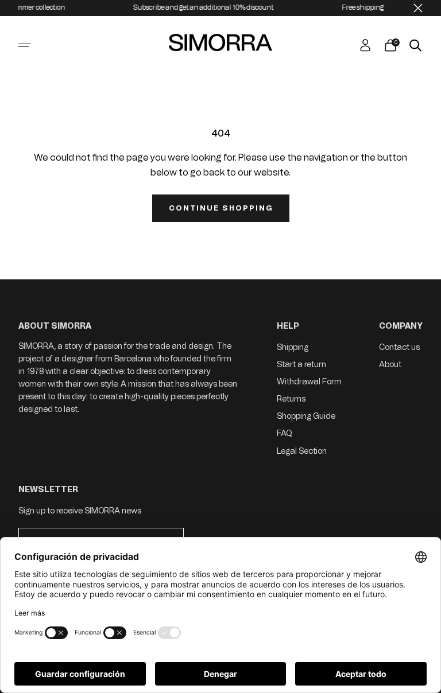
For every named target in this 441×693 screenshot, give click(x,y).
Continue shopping (221, 208)
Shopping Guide (306, 416)
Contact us (399, 347)
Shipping (292, 347)
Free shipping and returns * (377, 7)
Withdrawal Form (309, 382)
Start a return (301, 364)
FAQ (284, 433)
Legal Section (302, 451)
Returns (291, 399)
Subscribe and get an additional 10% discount (196, 7)
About (390, 364)
